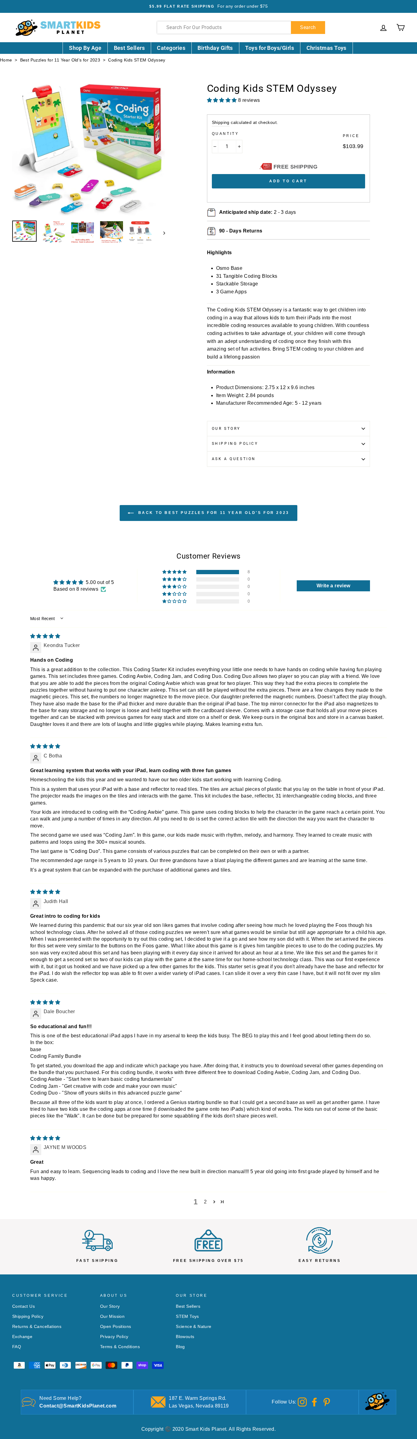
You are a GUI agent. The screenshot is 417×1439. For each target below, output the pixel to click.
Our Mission (112, 1316)
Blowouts (185, 1336)
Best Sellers (129, 48)
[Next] (161, 233)
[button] (174, 572)
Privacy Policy (114, 1336)
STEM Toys (187, 1316)
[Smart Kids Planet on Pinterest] (326, 1401)
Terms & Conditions (120, 1346)
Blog (180, 1346)
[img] (45, 636)
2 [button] (205, 1201)
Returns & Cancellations (36, 1326)
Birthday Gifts (215, 48)
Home (6, 60)
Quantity (225, 134)
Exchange (22, 1336)
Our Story (226, 428)
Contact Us (23, 1306)
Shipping (221, 122)
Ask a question (234, 459)
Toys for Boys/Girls (269, 48)
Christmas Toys (326, 48)
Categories (171, 48)
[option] (208, 6)
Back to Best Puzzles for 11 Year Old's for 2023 (212, 513)
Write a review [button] (333, 585)
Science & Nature (193, 1326)
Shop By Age (85, 48)
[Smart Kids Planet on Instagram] (302, 1401)
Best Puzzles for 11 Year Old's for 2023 (60, 60)
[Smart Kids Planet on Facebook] (314, 1401)
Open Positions (115, 1326)
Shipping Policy (235, 443)
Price (351, 136)
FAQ (16, 1346)
